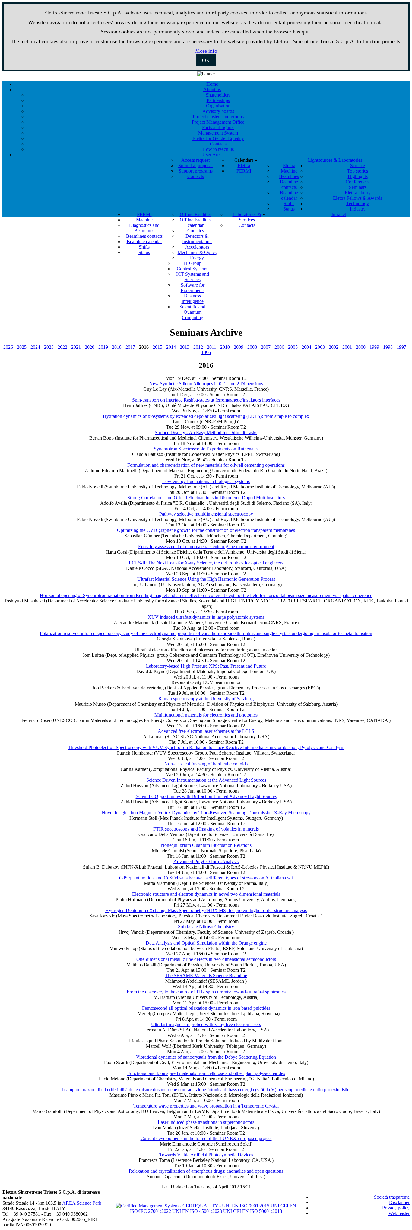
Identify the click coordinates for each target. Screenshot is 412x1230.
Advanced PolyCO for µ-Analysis (206, 861)
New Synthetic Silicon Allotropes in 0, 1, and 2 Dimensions (206, 383)
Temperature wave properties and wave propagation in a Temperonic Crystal (206, 1105)
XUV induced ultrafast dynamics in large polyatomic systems (206, 617)
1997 (401, 347)
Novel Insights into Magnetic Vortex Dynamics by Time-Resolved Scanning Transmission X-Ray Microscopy (206, 812)
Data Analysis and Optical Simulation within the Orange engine (206, 943)
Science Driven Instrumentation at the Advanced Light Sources (206, 780)
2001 (347, 347)
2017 (130, 347)
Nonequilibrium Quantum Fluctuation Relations (206, 845)
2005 (293, 347)
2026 (8, 347)
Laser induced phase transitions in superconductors (206, 1122)
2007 (266, 347)
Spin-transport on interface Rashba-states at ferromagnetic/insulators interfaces (206, 399)
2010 (225, 347)
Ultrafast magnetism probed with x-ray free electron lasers (206, 1024)
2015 (157, 347)
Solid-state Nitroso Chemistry (206, 926)
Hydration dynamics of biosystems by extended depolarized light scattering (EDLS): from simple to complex (206, 416)
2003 (320, 347)
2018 (117, 347)
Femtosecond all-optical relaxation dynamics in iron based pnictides (206, 1008)
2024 (35, 347)
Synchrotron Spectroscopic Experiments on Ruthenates (206, 448)
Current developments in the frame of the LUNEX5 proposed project (206, 1138)
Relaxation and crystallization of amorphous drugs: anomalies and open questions (206, 1171)
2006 (279, 347)
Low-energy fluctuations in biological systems (206, 481)
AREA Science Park (81, 1203)
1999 (374, 347)
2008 (252, 347)
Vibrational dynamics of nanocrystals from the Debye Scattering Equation (206, 1057)
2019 (103, 347)
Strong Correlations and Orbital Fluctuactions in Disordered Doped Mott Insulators (206, 497)
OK (206, 60)
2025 (22, 347)
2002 (333, 347)
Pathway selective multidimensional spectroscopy (206, 513)
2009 (238, 347)
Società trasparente (392, 1197)
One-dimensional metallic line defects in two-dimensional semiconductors (206, 959)
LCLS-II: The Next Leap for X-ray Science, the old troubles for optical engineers (206, 562)
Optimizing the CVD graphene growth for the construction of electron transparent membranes (206, 530)
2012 (198, 347)
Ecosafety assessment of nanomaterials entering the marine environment (206, 546)
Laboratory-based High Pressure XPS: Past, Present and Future (206, 666)
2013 (184, 347)
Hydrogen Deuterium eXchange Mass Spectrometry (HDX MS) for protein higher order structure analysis (206, 910)
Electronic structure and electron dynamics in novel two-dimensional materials (206, 894)
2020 (89, 347)
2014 (171, 347)
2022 (62, 347)
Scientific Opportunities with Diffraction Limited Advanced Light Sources (206, 796)
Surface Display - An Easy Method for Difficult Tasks (206, 432)
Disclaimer (399, 1202)
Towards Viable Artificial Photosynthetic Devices (206, 1154)
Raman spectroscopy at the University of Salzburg (206, 698)
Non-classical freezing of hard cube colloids (206, 763)
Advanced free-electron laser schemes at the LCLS (206, 731)
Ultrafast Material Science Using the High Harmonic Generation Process (206, 579)
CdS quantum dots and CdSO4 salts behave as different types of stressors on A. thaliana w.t (206, 877)
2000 (361, 347)
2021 (76, 347)
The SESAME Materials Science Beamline (206, 975)
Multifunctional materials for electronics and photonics (206, 714)
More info (206, 51)
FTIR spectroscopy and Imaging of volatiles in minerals (206, 828)
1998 (388, 347)
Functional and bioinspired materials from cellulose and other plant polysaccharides (206, 1073)
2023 (49, 347)
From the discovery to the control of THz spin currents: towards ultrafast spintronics (206, 991)
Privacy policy (396, 1207)
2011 (211, 347)
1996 (206, 352)
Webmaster (399, 1213)
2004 (306, 347)
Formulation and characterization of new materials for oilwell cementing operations (206, 465)
